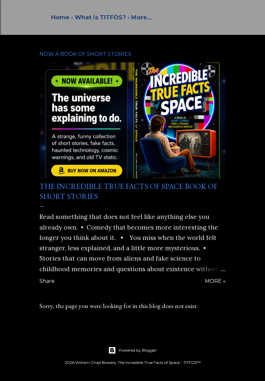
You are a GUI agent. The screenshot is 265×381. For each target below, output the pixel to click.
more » (215, 281)
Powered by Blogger (138, 350)
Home (60, 17)
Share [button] (47, 281)
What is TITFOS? (100, 17)
